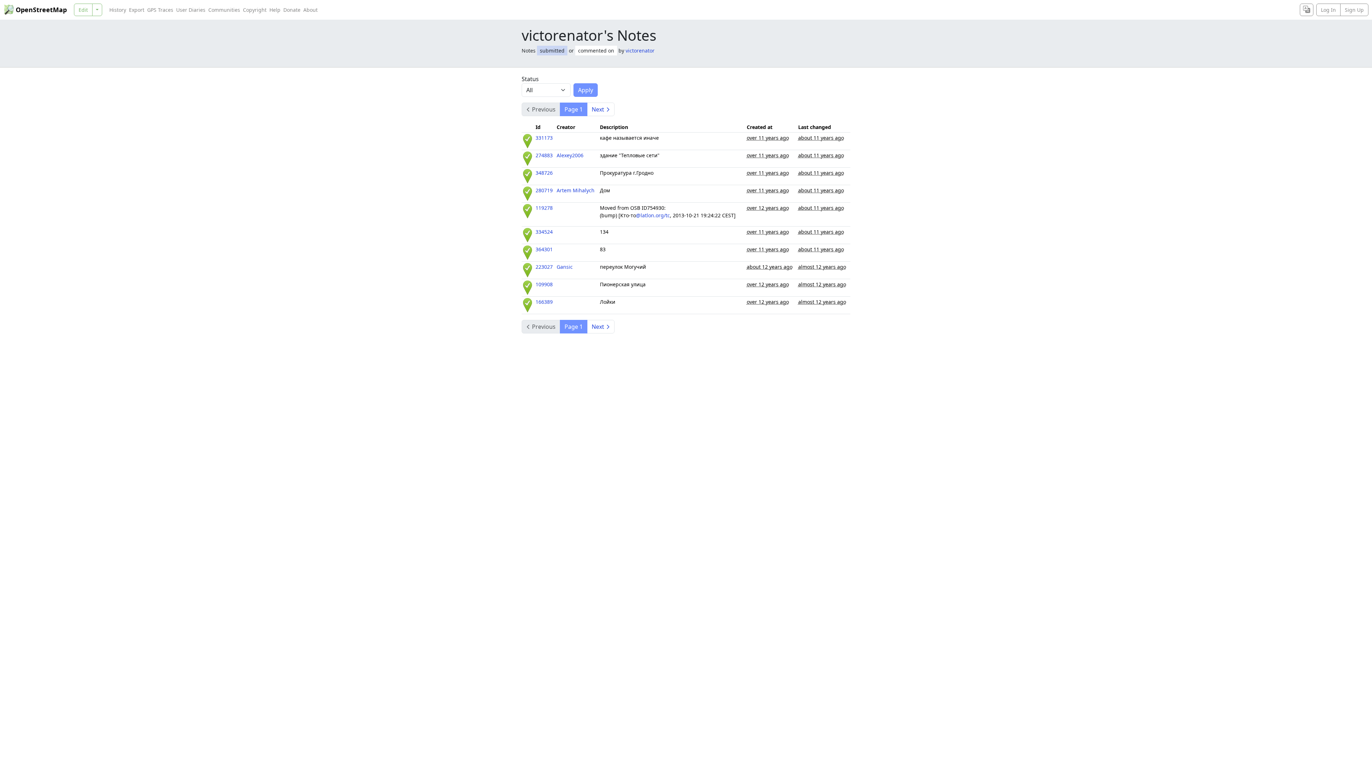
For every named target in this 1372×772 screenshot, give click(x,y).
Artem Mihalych (576, 190)
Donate (291, 9)
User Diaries (190, 9)
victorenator (640, 50)
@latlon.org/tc (653, 215)
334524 (544, 231)
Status (530, 79)
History (117, 9)
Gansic (565, 266)
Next (598, 109)
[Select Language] (1306, 10)
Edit (83, 9)
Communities (224, 9)
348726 (544, 172)
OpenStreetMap (41, 9)
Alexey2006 (570, 155)
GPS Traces (160, 9)
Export (136, 9)
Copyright (255, 9)
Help (274, 9)
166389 (544, 301)
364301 (544, 249)
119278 (544, 207)
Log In (1328, 9)
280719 (544, 190)
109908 (544, 284)
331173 (544, 137)
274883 (544, 155)
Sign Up (1354, 9)
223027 (544, 266)
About (310, 9)
